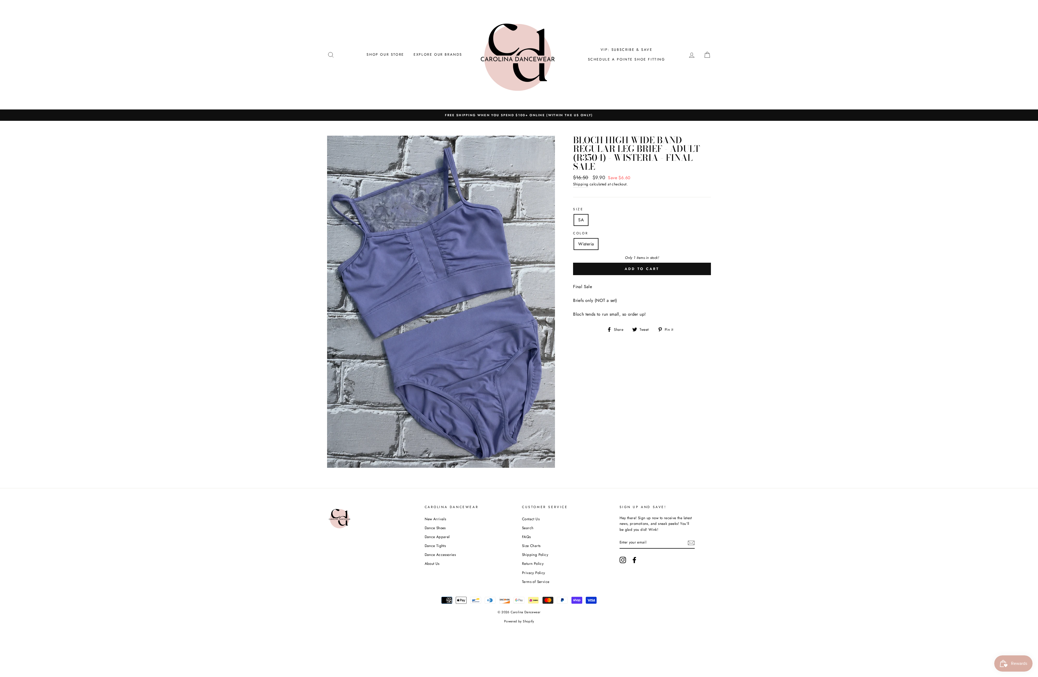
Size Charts (531, 545)
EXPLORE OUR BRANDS (438, 54)
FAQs (526, 536)
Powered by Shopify (519, 621)
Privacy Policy (533, 572)
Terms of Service (535, 581)
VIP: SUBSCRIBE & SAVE (627, 49)
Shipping (580, 184)
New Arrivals (435, 519)
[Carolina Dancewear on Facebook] (634, 560)
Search (527, 528)
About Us (432, 563)
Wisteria (586, 244)
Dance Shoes (435, 528)
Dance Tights (435, 545)
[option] (519, 115)
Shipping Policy (535, 554)
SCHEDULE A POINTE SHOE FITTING (626, 59)
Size (578, 209)
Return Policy (533, 563)
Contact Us (531, 519)
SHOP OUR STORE (385, 54)
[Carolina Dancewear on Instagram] (623, 560)
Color (580, 233)
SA (581, 220)
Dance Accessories (440, 554)
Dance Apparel (437, 536)
